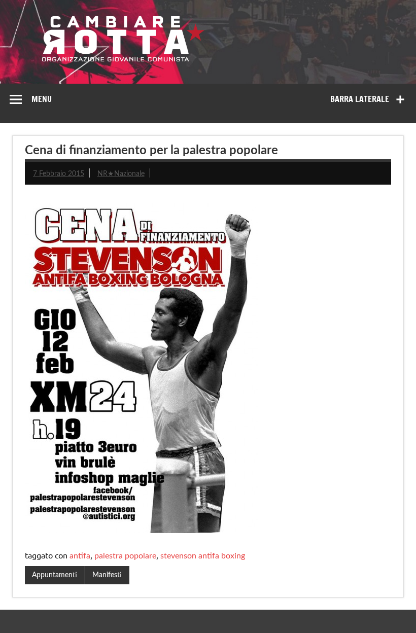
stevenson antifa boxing (202, 556)
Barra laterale (359, 98)
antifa (80, 556)
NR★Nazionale (121, 174)
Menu (41, 98)
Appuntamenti (54, 575)
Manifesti (107, 575)
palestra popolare (125, 556)
